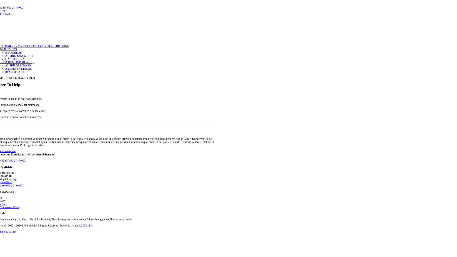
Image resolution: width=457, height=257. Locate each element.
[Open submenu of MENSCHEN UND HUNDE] (33, 63)
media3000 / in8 (83, 225)
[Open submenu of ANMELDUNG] (18, 50)
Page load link (8, 231)
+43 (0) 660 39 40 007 (13, 160)
